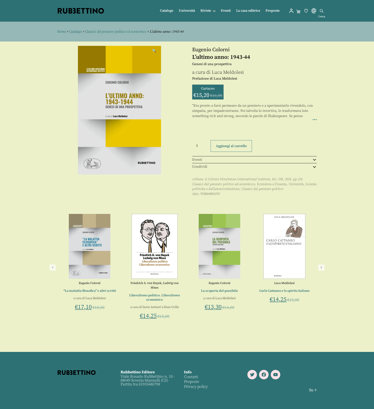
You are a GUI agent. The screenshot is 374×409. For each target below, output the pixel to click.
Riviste (205, 11)
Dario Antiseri (280, 307)
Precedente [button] (53, 268)
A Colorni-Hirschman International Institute (237, 179)
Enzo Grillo (299, 307)
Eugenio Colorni (211, 50)
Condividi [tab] (199, 166)
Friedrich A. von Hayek (274, 283)
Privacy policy (196, 386)
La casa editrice (248, 11)
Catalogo (166, 11)
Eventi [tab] (197, 159)
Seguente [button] (321, 268)
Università (187, 11)
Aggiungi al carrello (231, 146)
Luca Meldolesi (228, 72)
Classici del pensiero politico (262, 189)
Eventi (226, 11)
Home (61, 31)
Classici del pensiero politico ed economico (115, 31)
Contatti (191, 376)
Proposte (273, 11)
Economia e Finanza (272, 184)
